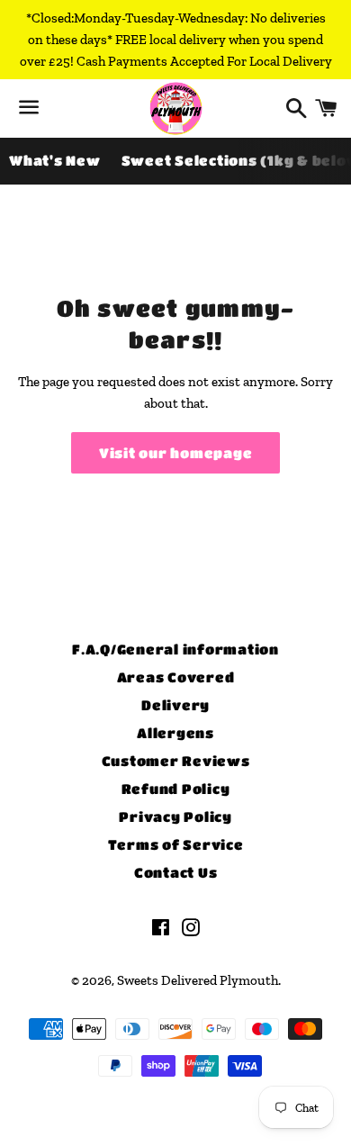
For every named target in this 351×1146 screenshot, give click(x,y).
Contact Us (176, 872)
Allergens (175, 733)
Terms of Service (176, 844)
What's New (55, 160)
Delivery (175, 705)
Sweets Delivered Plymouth (197, 980)
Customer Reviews (176, 761)
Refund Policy (176, 789)
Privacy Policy (175, 816)
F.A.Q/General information (175, 649)
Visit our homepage (176, 453)
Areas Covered (176, 677)
